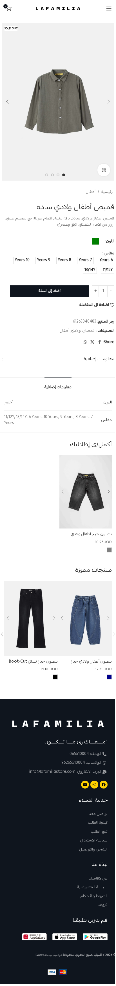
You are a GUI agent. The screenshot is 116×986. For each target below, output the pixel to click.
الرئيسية (107, 192)
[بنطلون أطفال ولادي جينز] (85, 618)
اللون (110, 241)
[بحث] (17, 8)
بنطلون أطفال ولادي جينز (91, 662)
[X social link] (92, 342)
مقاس (109, 253)
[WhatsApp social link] (85, 342)
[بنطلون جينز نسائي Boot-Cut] (31, 618)
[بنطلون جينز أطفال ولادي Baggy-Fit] (85, 491)
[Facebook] (104, 785)
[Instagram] (94, 785)
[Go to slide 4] (46, 175)
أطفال (90, 192)
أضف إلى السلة (50, 291)
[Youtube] (85, 785)
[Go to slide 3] (52, 175)
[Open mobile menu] (109, 8)
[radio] (95, 241)
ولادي (76, 331)
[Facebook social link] (99, 342)
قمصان (88, 331)
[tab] (58, 385)
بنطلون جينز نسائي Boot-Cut (33, 662)
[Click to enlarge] (103, 170)
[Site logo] (58, 9)
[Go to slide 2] (58, 175)
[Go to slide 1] (63, 175)
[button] (108, 101)
